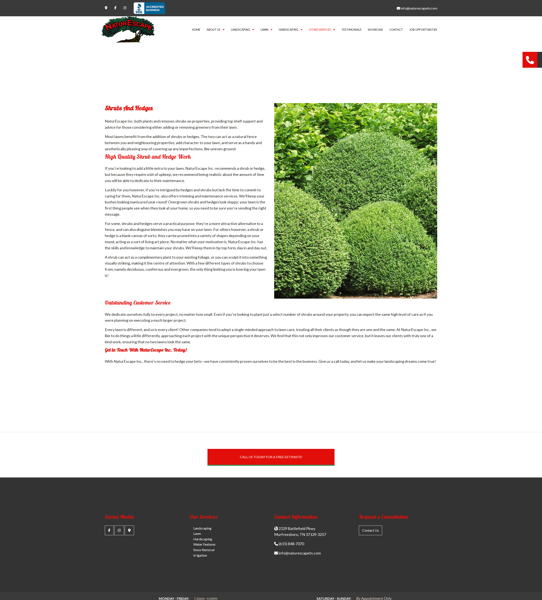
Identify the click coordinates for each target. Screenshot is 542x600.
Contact (396, 29)
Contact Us (370, 530)
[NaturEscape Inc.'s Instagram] (119, 530)
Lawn (264, 29)
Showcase (375, 29)
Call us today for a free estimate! (271, 457)
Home (196, 29)
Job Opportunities (423, 29)
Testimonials (351, 29)
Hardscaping (288, 29)
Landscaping (240, 29)
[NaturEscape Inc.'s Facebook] (109, 530)
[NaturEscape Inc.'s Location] (129, 530)
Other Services (320, 29)
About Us (213, 29)
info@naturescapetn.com (418, 8)
